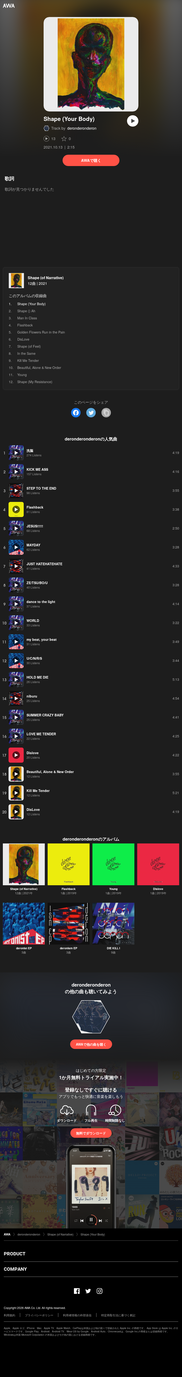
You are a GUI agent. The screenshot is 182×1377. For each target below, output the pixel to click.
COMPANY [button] (15, 1269)
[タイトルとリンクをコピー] (106, 412)
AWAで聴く (91, 160)
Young (22, 374)
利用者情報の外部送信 (77, 1315)
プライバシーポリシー (39, 1315)
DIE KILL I (113, 948)
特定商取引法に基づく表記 (118, 1315)
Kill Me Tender (28, 360)
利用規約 (9, 1315)
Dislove (158, 889)
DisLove (23, 339)
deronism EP (68, 948)
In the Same (26, 353)
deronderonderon (81, 128)
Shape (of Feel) (29, 346)
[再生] (132, 121)
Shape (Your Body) (93, 1234)
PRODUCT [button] (14, 1254)
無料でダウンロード (91, 1133)
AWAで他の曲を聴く (91, 1044)
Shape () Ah (26, 310)
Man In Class (27, 318)
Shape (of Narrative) (46, 277)
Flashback (25, 325)
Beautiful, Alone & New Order (39, 367)
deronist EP (24, 948)
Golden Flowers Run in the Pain (41, 332)
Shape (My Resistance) (34, 381)
